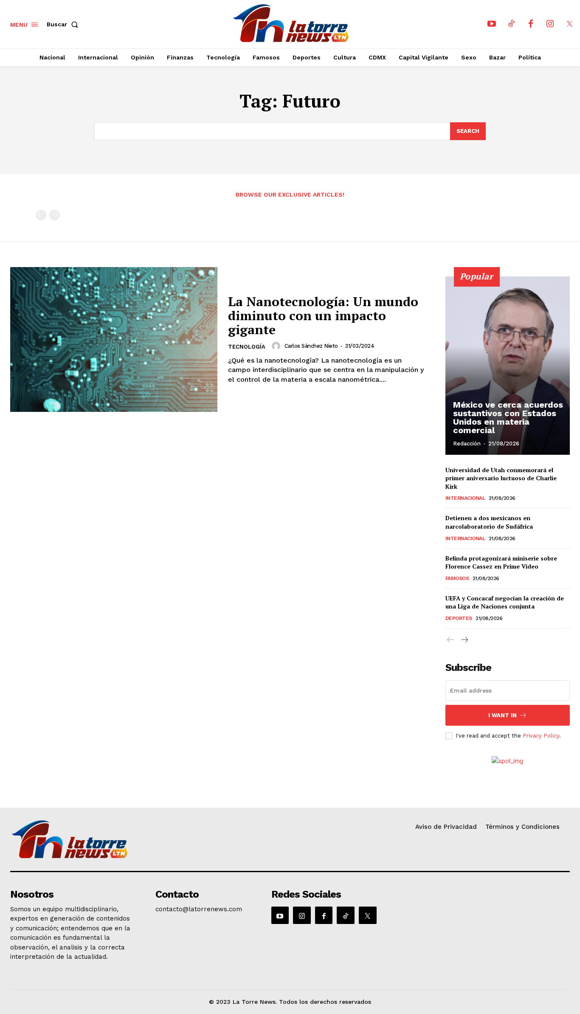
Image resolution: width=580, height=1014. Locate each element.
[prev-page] (41, 215)
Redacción (467, 443)
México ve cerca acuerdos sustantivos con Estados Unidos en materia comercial (508, 417)
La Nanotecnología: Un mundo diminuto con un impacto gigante (323, 315)
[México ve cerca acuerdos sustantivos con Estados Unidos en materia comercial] (507, 365)
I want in (502, 715)
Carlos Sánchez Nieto (311, 346)
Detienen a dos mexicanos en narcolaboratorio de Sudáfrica (489, 522)
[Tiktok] (511, 24)
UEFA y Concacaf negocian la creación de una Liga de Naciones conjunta (504, 602)
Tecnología (246, 347)
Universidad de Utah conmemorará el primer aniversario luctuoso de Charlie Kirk (501, 478)
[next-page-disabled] (54, 215)
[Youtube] (491, 24)
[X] (569, 24)
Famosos (457, 578)
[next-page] (464, 640)
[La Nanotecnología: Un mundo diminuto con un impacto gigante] (113, 339)
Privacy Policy (541, 735)
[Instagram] (550, 24)
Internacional (465, 498)
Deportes (458, 618)
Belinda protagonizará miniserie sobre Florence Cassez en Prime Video (501, 562)
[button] (64, 24)
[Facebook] (530, 24)
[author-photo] (277, 346)
